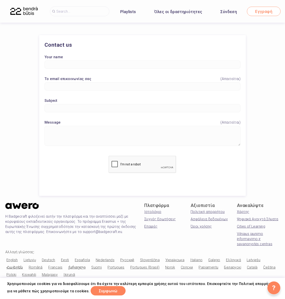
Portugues (116, 267)
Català (252, 267)
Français (55, 267)
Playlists (128, 11)
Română (36, 267)
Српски (187, 267)
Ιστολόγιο (152, 212)
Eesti (65, 260)
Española (82, 260)
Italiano (196, 260)
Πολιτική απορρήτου (208, 212)
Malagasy (50, 275)
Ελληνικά (233, 260)
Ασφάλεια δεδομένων (209, 219)
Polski (11, 275)
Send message (217, 184)
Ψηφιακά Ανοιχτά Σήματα (257, 219)
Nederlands (105, 260)
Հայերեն (14, 267)
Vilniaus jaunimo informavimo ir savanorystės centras (254, 239)
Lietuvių (30, 260)
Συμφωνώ (108, 291)
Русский (127, 260)
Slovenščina (150, 260)
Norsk (170, 267)
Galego (214, 260)
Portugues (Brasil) (144, 267)
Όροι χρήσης (201, 226)
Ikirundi (69, 275)
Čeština (269, 267)
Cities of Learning (251, 226)
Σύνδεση (228, 11)
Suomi (96, 267)
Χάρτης (243, 212)
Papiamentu (208, 267)
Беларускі (232, 267)
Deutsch (48, 260)
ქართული (77, 267)
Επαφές (150, 226)
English (12, 260)
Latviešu (253, 260)
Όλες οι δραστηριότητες (178, 11)
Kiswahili (29, 275)
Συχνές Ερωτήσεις (160, 219)
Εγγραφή (263, 11)
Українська (174, 260)
